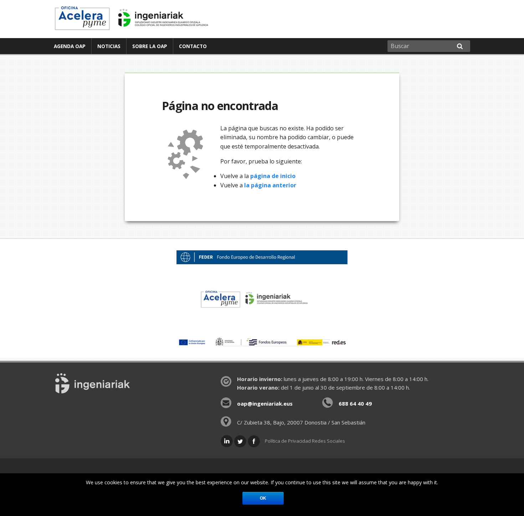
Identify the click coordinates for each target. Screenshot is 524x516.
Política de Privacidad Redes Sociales (305, 441)
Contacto (193, 46)
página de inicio (273, 176)
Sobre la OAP (149, 46)
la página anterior (270, 185)
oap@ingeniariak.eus (265, 403)
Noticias (108, 46)
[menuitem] (70, 46)
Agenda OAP (70, 46)
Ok (263, 498)
